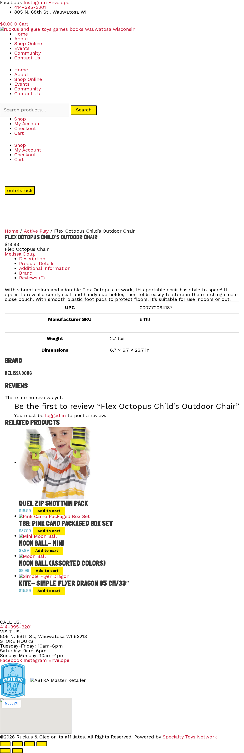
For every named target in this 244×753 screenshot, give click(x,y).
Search (84, 110)
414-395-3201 (16, 627)
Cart (19, 133)
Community (27, 53)
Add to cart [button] (48, 510)
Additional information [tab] (45, 268)
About (21, 39)
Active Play (36, 231)
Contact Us (27, 58)
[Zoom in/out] (5, 743)
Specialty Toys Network (190, 737)
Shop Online (28, 43)
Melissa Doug (20, 254)
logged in (55, 415)
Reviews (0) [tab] (32, 278)
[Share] (29, 743)
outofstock (19, 190)
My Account (27, 123)
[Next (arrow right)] (17, 750)
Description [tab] (32, 258)
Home (21, 34)
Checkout (25, 128)
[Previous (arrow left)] (5, 750)
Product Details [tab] (37, 263)
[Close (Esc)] (41, 743)
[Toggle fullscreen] (17, 743)
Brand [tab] (25, 273)
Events (22, 48)
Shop (20, 119)
